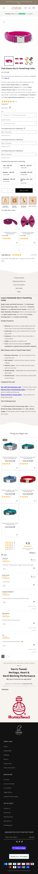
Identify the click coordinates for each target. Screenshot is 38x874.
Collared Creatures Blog (11, 796)
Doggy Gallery (8, 792)
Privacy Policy (8, 763)
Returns (6, 759)
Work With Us (8, 821)
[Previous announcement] (3, 2)
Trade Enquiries (8, 817)
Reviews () (4, 104)
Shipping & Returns (19, 281)
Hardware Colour (5, 120)
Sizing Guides (8, 751)
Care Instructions (19, 285)
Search (6, 746)
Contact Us (7, 808)
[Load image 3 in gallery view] (28, 61)
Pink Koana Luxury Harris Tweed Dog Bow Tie (27, 233)
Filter (5, 555)
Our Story (6, 779)
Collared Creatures (16, 870)
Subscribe (31, 837)
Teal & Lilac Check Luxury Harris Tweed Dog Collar (28, 457)
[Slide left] (2, 61)
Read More (5, 689)
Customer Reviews (9, 784)
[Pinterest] (19, 842)
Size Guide (19, 288)
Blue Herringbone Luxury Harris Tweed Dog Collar (10, 490)
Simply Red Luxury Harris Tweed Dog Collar (27, 490)
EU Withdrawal (8, 825)
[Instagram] (17, 842)
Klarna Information (9, 768)
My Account (7, 812)
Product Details (19, 278)
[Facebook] (22, 842)
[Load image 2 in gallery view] (19, 61)
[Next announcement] (35, 2)
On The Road (7, 788)
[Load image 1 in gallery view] (9, 61)
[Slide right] (36, 61)
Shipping (6, 755)
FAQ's (19, 292)
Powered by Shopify (25, 870)
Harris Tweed (23, 686)
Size (2, 111)
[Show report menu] (34, 568)
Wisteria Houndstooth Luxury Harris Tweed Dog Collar (10, 457)
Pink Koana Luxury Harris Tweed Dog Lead (10, 233)
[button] (4, 8)
